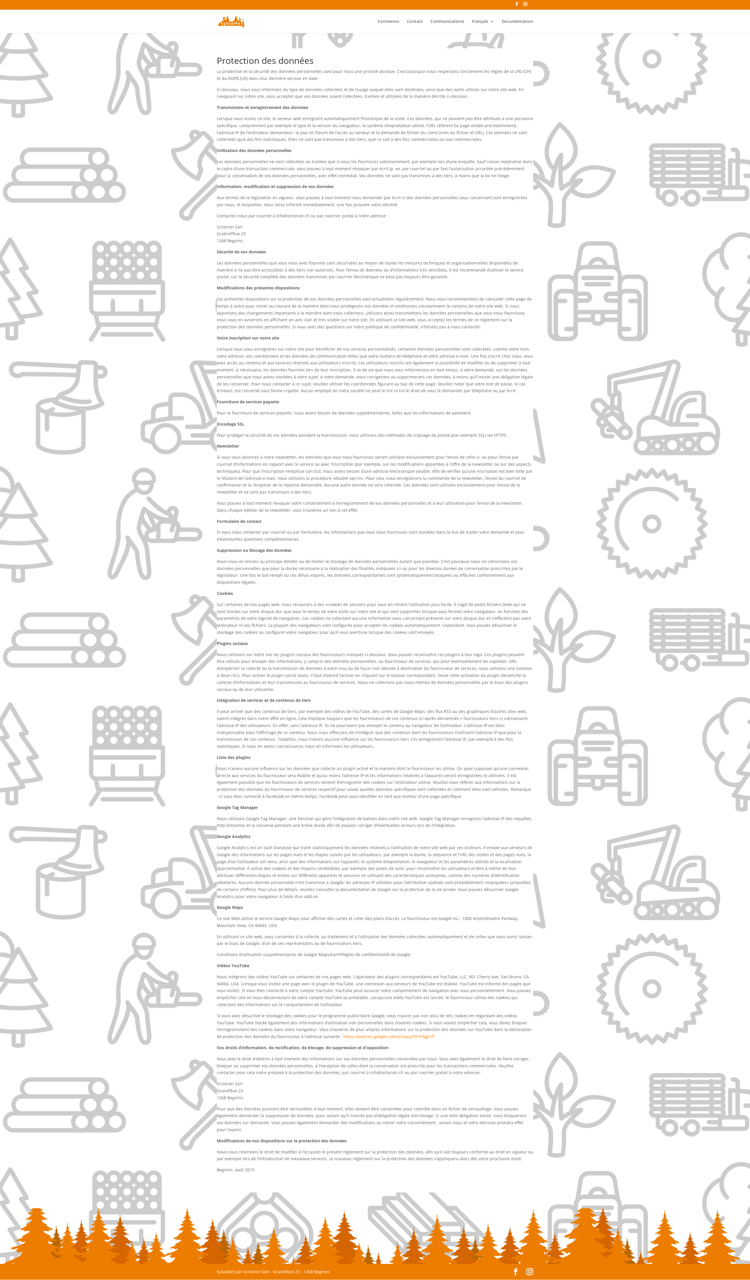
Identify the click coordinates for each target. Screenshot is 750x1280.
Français (480, 21)
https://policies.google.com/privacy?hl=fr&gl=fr (389, 1036)
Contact (415, 21)
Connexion (388, 21)
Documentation (517, 21)
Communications (447, 21)
